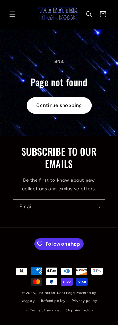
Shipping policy (79, 310)
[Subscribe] (98, 206)
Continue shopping (59, 105)
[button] (13, 14)
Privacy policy (84, 301)
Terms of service (44, 310)
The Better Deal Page (56, 293)
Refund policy (53, 301)
